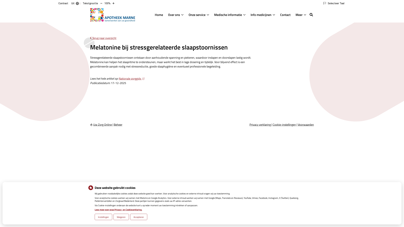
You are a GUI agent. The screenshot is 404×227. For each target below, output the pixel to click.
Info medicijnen (261, 14)
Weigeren (121, 217)
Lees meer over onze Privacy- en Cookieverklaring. (118, 209)
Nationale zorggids (130, 78)
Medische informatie (228, 14)
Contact (285, 14)
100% (107, 3)
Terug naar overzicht (104, 38)
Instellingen (103, 217)
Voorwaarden (306, 124)
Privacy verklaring (260, 124)
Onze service (197, 14)
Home (159, 14)
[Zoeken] (311, 14)
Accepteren (139, 217)
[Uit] (78, 3)
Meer (299, 14)
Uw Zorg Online (102, 124)
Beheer (118, 124)
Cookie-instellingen (284, 124)
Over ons (174, 14)
